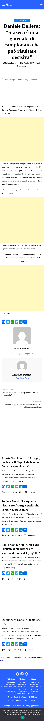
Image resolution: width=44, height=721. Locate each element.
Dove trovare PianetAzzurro (14, 686)
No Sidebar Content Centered (22, 693)
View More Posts (22, 378)
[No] (41, 714)
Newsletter (23, 690)
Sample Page (30, 700)
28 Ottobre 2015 (28, 63)
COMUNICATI (22, 20)
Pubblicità (33, 697)
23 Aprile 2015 (10, 536)
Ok (22, 718)
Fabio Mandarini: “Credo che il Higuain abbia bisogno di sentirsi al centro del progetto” (21, 549)
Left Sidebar (10, 690)
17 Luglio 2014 (10, 650)
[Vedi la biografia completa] (32, 353)
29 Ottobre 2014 (10, 492)
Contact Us (34, 683)
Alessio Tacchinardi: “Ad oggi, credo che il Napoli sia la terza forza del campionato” (21, 462)
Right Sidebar (15, 700)
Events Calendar (35, 686)
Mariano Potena (10, 63)
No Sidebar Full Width (17, 697)
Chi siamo (22, 683)
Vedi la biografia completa (20, 353)
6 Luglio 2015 (10, 579)
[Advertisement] (22, 139)
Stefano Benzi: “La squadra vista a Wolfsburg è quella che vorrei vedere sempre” (20, 505)
